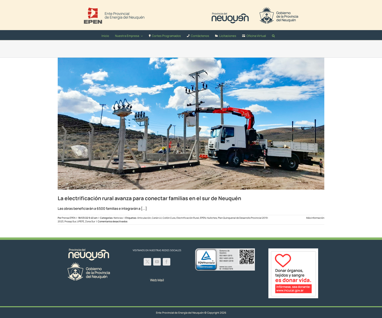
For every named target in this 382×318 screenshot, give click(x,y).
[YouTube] (157, 262)
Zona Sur (90, 221)
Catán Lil (157, 218)
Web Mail (157, 280)
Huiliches (212, 218)
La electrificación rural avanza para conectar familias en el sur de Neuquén (149, 198)
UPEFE (80, 221)
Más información (315, 218)
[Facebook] (166, 262)
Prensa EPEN (68, 218)
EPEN (203, 218)
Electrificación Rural (187, 218)
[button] (273, 35)
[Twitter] (147, 262)
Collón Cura (169, 218)
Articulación (144, 218)
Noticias (118, 218)
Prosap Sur (70, 221)
